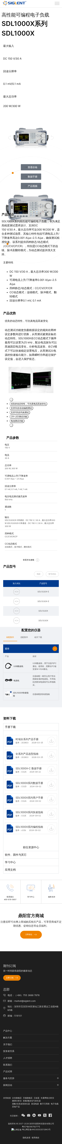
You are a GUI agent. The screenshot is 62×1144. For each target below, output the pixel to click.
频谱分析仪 (17, 1101)
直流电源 (35, 1104)
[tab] (10, 637)
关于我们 (7, 1044)
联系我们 (7, 1064)
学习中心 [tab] (10, 862)
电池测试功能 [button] (17, 421)
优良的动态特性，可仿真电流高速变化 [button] (28, 403)
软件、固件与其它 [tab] (16, 854)
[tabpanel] (31, 791)
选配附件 (24, 637)
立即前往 (28, 934)
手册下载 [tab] (10, 727)
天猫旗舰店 (27, 1098)
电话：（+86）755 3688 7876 (24, 995)
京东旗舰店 (17, 1098)
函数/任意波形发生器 (21, 1104)
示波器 (36, 1098)
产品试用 (7, 1071)
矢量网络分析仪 (47, 1098)
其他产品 (16, 1106)
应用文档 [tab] (10, 869)
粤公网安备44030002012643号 (36, 1129)
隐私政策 (26, 1137)
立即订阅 (10, 978)
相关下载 (38, 637)
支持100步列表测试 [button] (20, 412)
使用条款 (35, 1137)
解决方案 (7, 1037)
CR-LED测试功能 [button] (19, 416)
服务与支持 (8, 1078)
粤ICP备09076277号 (31, 1126)
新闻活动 (7, 1085)
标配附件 (10, 637)
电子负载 (55, 1104)
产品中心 (7, 1030)
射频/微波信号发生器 (32, 1101)
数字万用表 (45, 1104)
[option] (31, 356)
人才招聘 (7, 1058)
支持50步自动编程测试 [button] (21, 408)
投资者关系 (8, 1051)
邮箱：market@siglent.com (22, 1001)
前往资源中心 (31, 847)
